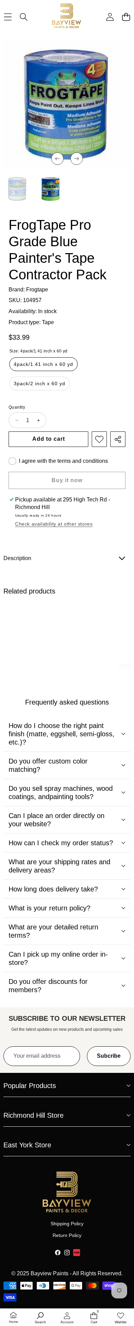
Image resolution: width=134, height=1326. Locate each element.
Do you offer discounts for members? (48, 986)
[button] (126, 16)
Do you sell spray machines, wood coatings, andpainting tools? (61, 792)
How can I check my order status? (61, 843)
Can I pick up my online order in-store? (58, 958)
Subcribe (109, 1056)
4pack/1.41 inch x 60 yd (43, 364)
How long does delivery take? (53, 889)
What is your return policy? (49, 908)
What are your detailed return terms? (53, 931)
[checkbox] (58, 461)
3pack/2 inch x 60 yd (39, 383)
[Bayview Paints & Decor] (66, 16)
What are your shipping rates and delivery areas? (59, 866)
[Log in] (110, 16)
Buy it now (67, 480)
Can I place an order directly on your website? (56, 820)
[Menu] (7, 16)
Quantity (17, 407)
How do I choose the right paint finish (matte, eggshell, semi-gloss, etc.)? (61, 734)
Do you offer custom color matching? (48, 765)
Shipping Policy (67, 1223)
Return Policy (67, 1235)
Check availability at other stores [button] (53, 524)
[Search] (24, 16)
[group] (17, 189)
